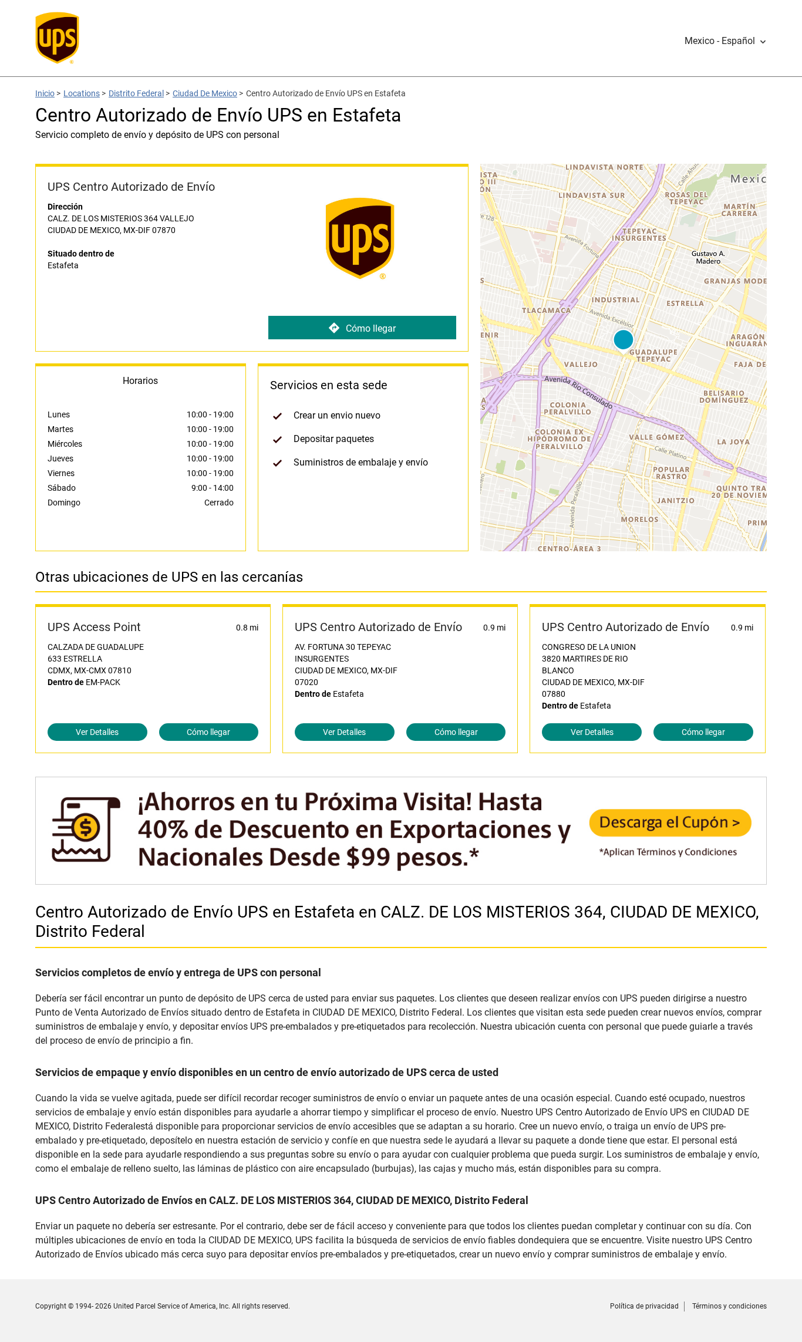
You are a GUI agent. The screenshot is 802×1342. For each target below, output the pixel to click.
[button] (726, 41)
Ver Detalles (97, 732)
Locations (81, 93)
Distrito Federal (136, 93)
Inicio (45, 93)
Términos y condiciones (729, 1306)
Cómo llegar (371, 328)
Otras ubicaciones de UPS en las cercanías (169, 577)
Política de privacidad (644, 1306)
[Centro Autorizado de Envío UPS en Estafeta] (401, 878)
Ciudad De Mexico (205, 93)
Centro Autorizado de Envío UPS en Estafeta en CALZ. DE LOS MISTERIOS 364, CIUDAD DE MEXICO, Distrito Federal (397, 921)
